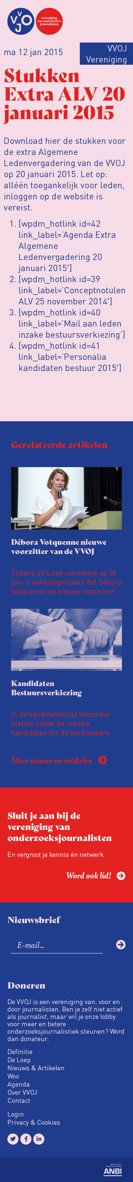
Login (15, 1114)
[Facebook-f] (25, 1139)
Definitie (20, 1051)
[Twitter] (12, 1139)
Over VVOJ (22, 1092)
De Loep (19, 1060)
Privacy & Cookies (33, 1122)
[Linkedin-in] (38, 1139)
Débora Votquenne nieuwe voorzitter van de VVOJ (58, 546)
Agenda (18, 1084)
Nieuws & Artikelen (36, 1068)
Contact (18, 1100)
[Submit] (121, 944)
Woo (13, 1076)
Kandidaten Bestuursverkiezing (46, 688)
